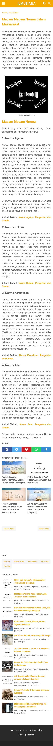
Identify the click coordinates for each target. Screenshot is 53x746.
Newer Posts (9, 529)
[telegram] (46, 449)
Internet (7, 561)
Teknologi (45, 561)
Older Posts (44, 529)
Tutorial (7, 566)
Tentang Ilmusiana (26, 735)
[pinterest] (26, 449)
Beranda (13, 730)
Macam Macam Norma (19, 122)
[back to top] (47, 740)
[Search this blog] (49, 3)
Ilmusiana (27, 3)
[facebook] (7, 449)
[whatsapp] (36, 449)
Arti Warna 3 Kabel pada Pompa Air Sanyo (32, 635)
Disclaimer (23, 730)
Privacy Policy (36, 730)
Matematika (19, 561)
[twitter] (17, 449)
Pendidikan (32, 561)
